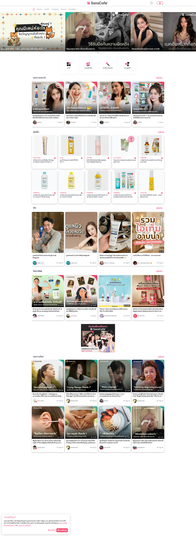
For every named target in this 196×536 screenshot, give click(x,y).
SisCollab (72, 9)
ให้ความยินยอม (62, 530)
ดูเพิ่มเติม (159, 78)
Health (46, 9)
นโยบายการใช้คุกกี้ (24, 525)
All (34, 9)
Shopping (55, 9)
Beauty (39, 9)
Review (63, 9)
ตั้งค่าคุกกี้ (51, 530)
